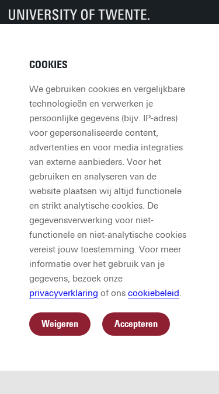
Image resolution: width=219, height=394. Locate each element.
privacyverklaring (63, 293)
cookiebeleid (153, 293)
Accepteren (136, 323)
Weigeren (59, 323)
